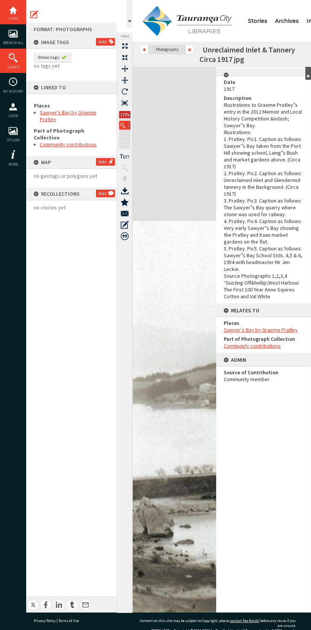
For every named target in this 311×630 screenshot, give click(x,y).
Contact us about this (124, 213)
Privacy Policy (45, 620)
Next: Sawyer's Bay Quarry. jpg (189, 49)
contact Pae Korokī (244, 620)
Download (124, 190)
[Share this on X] (33, 600)
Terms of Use (68, 620)
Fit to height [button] (124, 80)
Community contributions (68, 144)
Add (103, 41)
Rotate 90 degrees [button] (124, 91)
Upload (13, 140)
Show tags (49, 57)
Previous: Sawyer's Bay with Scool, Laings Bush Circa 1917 (144, 49)
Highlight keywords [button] (124, 179)
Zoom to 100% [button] (124, 103)
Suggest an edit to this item (34, 14)
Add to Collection (124, 202)
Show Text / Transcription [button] (124, 156)
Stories (257, 20)
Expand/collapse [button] (308, 73)
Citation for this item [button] (124, 236)
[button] (124, 125)
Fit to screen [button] (124, 57)
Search (13, 67)
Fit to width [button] (124, 68)
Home (13, 18)
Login (13, 115)
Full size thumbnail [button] (124, 46)
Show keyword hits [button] (124, 168)
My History (13, 91)
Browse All (13, 42)
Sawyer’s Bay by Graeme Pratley (261, 329)
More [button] (13, 164)
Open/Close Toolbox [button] (129, 14)
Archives (287, 20)
